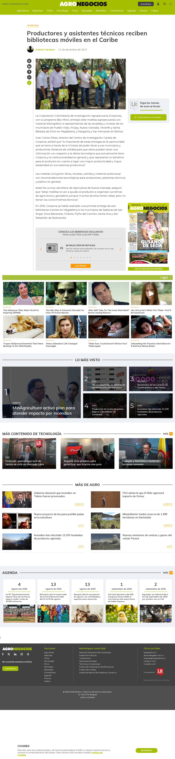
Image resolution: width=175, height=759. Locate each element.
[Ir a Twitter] (9, 654)
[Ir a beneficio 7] (90, 257)
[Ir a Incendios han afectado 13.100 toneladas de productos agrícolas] (17, 541)
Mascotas (37, 10)
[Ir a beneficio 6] (87, 257)
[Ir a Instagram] (22, 654)
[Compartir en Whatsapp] (29, 77)
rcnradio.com (150, 664)
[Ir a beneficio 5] (83, 257)
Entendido (146, 750)
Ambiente (79, 504)
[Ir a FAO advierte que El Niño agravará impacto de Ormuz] (105, 499)
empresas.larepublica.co (154, 658)
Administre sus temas (149, 117)
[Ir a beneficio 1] (71, 257)
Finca (75, 10)
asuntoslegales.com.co (154, 655)
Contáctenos (85, 658)
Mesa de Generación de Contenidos (95, 653)
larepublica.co (150, 653)
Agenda (131, 10)
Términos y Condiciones (89, 664)
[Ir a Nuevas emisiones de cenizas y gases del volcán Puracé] (105, 541)
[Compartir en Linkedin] (29, 66)
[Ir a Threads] (28, 654)
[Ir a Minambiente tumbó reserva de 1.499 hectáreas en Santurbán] (105, 520)
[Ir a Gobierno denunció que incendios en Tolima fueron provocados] (17, 499)
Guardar (29, 83)
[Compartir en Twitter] (29, 61)
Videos (154, 10)
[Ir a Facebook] (2, 654)
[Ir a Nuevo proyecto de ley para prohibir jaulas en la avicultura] (17, 520)
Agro (81, 525)
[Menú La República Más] (165, 3)
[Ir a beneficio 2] (74, 257)
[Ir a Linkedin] (15, 654)
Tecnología (62, 10)
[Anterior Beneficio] (40, 249)
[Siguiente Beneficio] (120, 249)
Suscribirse (10, 668)
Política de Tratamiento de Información (96, 667)
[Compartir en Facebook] (29, 72)
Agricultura (23, 10)
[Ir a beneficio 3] (77, 257)
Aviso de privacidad (88, 661)
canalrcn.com (150, 661)
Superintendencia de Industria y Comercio (98, 673)
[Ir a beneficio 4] (80, 257)
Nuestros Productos (87, 655)
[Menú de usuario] (158, 3)
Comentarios (116, 10)
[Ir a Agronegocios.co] (17, 649)
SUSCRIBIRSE (80, 266)
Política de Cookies (87, 670)
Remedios (101, 10)
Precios (143, 10)
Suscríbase (146, 4)
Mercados (87, 10)
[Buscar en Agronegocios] (171, 4)
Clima (50, 10)
